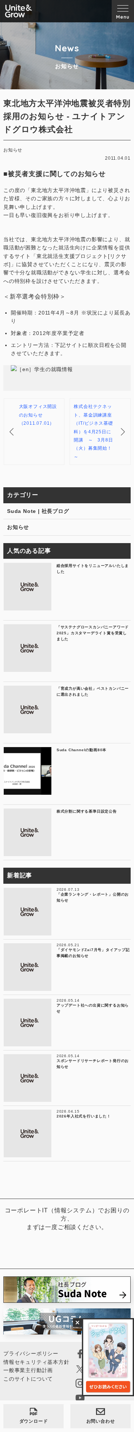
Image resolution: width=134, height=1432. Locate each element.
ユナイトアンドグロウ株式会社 (18, 10)
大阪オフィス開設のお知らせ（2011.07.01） (38, 415)
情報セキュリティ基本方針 (36, 1362)
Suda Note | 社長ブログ (38, 511)
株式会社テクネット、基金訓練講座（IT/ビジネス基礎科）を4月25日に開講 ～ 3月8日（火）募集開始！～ (93, 431)
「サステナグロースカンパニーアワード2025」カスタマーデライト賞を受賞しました (93, 633)
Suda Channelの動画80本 (81, 750)
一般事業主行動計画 (28, 1370)
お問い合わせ (100, 1421)
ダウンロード (33, 1421)
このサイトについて (28, 1379)
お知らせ (18, 527)
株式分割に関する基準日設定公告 (87, 811)
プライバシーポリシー (30, 1353)
